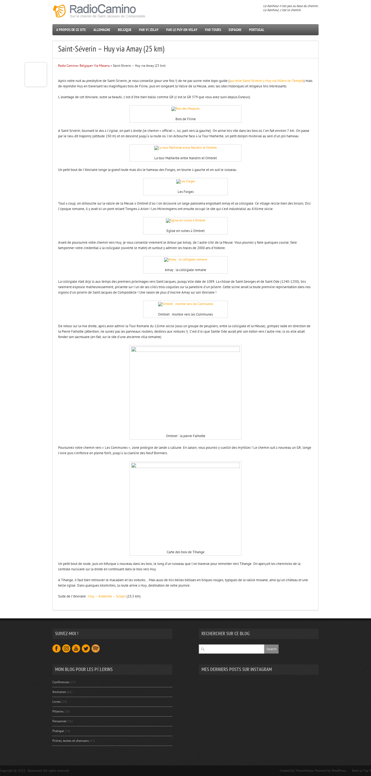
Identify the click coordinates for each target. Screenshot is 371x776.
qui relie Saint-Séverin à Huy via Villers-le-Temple (266, 81)
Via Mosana (102, 66)
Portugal (256, 29)
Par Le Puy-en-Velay (181, 29)
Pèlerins (58, 711)
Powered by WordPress (330, 770)
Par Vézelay (149, 29)
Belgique (124, 29)
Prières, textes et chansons (70, 741)
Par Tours (213, 29)
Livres (56, 702)
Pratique (58, 731)
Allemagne (101, 29)
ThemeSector (304, 770)
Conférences (60, 682)
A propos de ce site (71, 29)
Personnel (59, 721)
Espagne (235, 29)
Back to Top (360, 770)
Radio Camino (67, 66)
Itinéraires (59, 692)
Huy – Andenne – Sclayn (107, 596)
